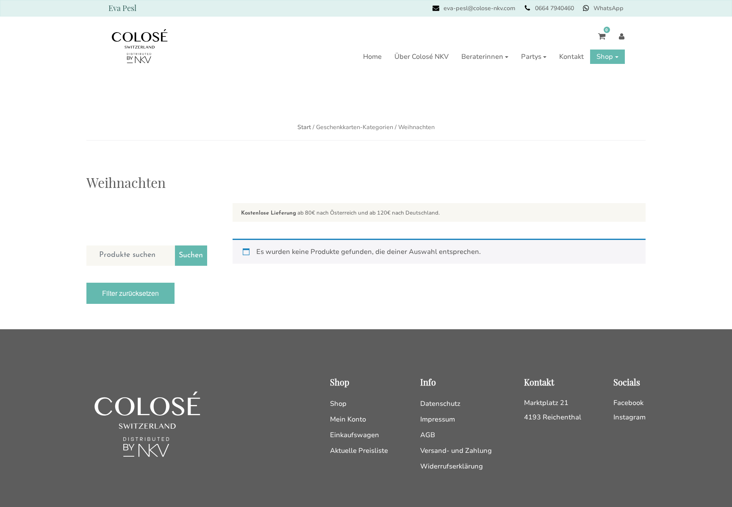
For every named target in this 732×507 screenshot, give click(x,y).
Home (372, 56)
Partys (531, 56)
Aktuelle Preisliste (359, 450)
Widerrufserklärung (451, 466)
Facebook (628, 403)
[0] (597, 40)
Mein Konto (348, 419)
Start (304, 127)
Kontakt (571, 56)
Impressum (437, 419)
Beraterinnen (482, 56)
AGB (427, 435)
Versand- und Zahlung (456, 450)
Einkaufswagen (354, 435)
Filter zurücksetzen (130, 293)
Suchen (191, 255)
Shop (604, 56)
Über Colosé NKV (421, 56)
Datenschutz (440, 403)
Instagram (629, 417)
